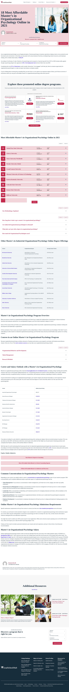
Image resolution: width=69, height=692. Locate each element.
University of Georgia (49, 669)
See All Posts (34, 589)
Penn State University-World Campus (9, 278)
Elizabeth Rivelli (9, 32)
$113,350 (38, 400)
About (26, 684)
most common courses (21, 343)
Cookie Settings (19, 685)
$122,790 (38, 424)
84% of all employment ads (29, 63)
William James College (6, 293)
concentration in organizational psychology (38, 477)
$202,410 (38, 431)
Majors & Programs (27, 2)
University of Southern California (9, 298)
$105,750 (38, 396)
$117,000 (38, 412)
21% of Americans (15, 66)
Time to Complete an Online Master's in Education (62, 663)
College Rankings (25, 658)
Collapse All (60, 143)
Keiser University (5, 307)
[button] (34, 211)
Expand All (65, 143)
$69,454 (37, 404)
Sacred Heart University (7, 288)
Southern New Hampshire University (9, 273)
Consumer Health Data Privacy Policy (46, 685)
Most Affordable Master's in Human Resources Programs (26, 666)
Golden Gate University (6, 263)
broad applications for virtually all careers (37, 370)
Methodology (30, 684)
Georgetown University (50, 663)
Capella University (49, 660)
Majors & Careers (37, 658)
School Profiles (41, 2)
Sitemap (40, 684)
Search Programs (64, 2)
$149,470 (38, 420)
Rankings (34, 2)
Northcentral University (7, 252)
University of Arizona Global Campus (9, 268)
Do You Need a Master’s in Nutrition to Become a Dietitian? (38, 670)
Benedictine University (6, 257)
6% (29, 449)
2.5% (50, 448)
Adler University (5, 302)
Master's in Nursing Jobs (38, 660)
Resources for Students (50, 2)
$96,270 (21, 57)
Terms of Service (36, 685)
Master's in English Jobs (38, 665)
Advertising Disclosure (27, 685)
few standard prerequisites (46, 508)
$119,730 (38, 416)
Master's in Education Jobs (38, 663)
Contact (35, 684)
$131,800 (38, 408)
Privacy (45, 684)
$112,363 (38, 428)
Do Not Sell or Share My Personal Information (55, 684)
